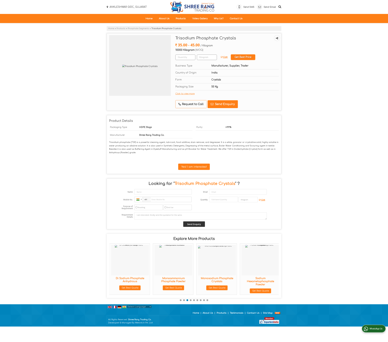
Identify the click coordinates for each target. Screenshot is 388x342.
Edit (225, 57)
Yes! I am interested (194, 166)
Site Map (268, 313)
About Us (164, 18)
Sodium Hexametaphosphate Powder (260, 281)
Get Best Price (243, 57)
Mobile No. (128, 199)
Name (130, 192)
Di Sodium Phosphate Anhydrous (130, 280)
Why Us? (219, 18)
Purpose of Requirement (127, 207)
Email (205, 192)
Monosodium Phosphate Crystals (217, 280)
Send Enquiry (224, 104)
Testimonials (236, 313)
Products (181, 18)
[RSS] (277, 313)
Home (149, 18)
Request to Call (192, 104)
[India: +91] (138, 199)
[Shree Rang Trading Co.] (192, 7)
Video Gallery (200, 18)
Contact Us (236, 18)
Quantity (204, 199)
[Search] (279, 6)
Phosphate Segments (138, 28)
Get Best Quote (130, 288)
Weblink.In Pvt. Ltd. (144, 323)
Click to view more (185, 94)
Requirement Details (127, 216)
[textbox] (207, 57)
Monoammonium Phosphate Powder (173, 280)
